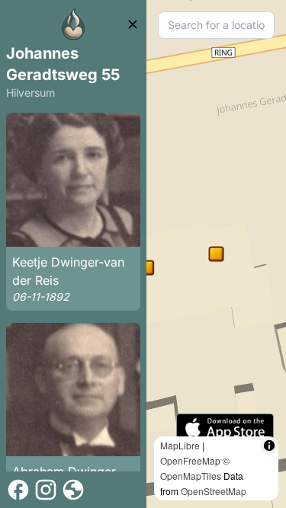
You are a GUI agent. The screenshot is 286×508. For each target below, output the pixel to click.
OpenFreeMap (190, 460)
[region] (216, 254)
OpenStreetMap (213, 490)
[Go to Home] (73, 24)
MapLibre (180, 445)
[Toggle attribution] (269, 445)
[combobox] (216, 25)
